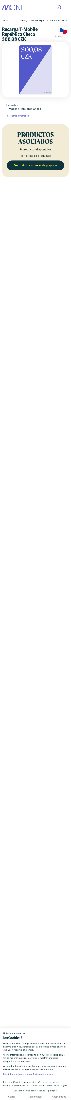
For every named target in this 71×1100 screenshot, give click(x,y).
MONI (5, 20)
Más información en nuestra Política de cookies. (28, 1074)
